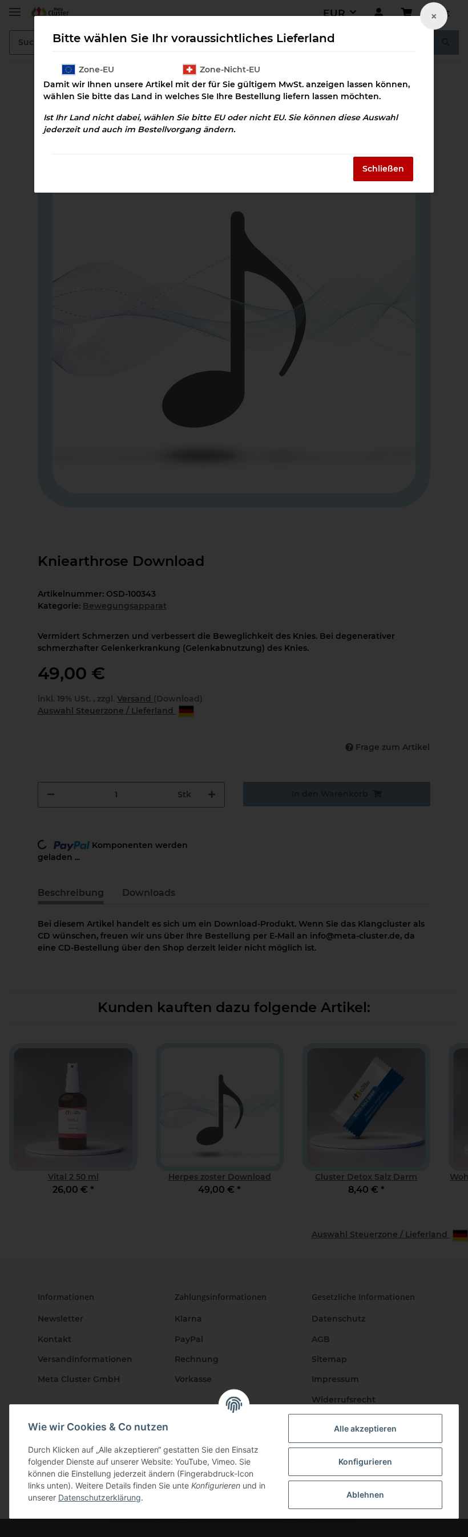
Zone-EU (96, 69)
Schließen (383, 169)
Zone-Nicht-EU (230, 69)
